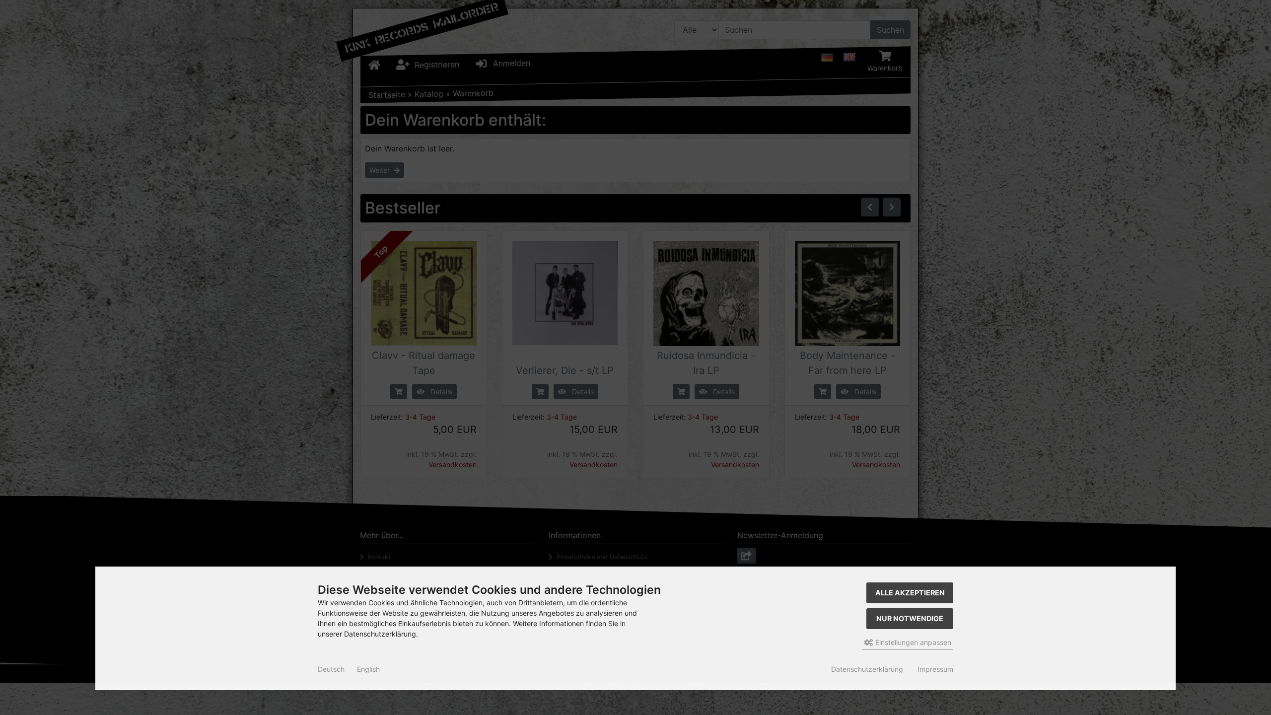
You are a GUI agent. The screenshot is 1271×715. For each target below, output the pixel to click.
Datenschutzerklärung (867, 669)
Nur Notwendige (909, 618)
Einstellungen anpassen (912, 642)
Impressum (935, 669)
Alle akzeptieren (910, 592)
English (368, 669)
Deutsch (331, 669)
